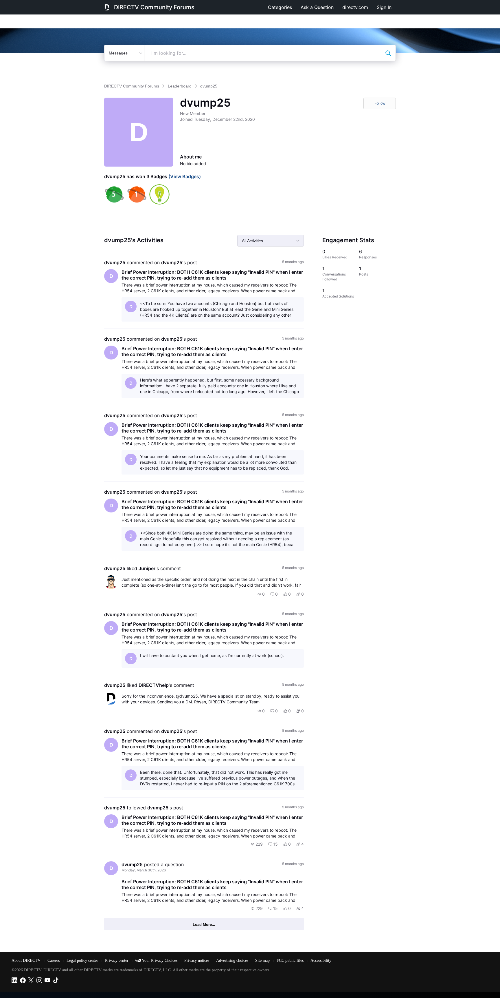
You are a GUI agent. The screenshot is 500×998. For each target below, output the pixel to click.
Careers (54, 960)
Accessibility (320, 960)
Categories (280, 7)
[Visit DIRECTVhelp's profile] (111, 699)
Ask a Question (317, 7)
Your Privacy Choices (160, 960)
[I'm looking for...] (388, 53)
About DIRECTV (27, 960)
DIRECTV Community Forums (154, 7)
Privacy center (117, 960)
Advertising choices (232, 960)
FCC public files (291, 960)
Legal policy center (83, 960)
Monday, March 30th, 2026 (144, 870)
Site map (263, 960)
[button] (261, 594)
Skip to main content (24, 4)
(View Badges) (184, 176)
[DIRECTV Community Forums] (107, 7)
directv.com (355, 7)
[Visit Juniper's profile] (111, 582)
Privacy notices (197, 960)
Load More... (204, 924)
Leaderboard (180, 86)
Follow (379, 103)
